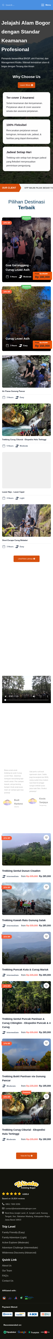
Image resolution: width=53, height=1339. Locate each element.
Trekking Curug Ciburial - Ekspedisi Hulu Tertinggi (24, 440)
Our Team (7, 1270)
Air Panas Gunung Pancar (13, 391)
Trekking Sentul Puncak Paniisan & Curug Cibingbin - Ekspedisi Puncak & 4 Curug (26, 1023)
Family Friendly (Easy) (13, 1232)
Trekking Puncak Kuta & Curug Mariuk (25, 969)
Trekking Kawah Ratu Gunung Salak (24, 920)
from (23, 876)
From (37, 274)
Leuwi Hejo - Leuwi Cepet (13, 492)
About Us (6, 1265)
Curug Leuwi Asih (18, 338)
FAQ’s (5, 1276)
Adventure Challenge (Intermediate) (20, 1247)
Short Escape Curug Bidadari (15, 540)
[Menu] (42, 5)
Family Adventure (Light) (14, 1237)
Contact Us (7, 1281)
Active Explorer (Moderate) (15, 1242)
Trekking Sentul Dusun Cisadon (21, 870)
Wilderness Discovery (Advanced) (19, 1252)
